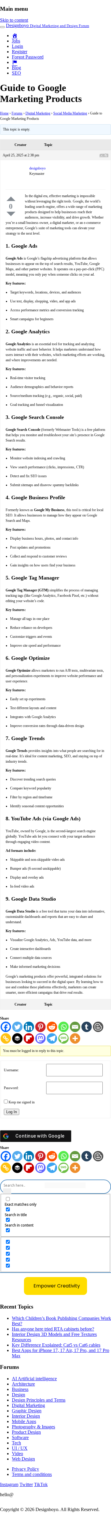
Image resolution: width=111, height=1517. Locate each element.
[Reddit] (52, 1027)
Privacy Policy (25, 1469)
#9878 (103, 155)
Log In (11, 1112)
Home (4, 113)
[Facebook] (6, 1027)
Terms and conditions (32, 1474)
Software (20, 1437)
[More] (75, 1038)
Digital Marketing (37, 113)
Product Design (26, 1432)
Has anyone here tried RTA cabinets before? (53, 1328)
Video (17, 1453)
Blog (16, 67)
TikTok (41, 1484)
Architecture (23, 1383)
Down (11, 214)
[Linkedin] (29, 1027)
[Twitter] (17, 1027)
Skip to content (14, 20)
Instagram (9, 1484)
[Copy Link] (6, 1038)
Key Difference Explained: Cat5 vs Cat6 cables (56, 1345)
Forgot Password (28, 56)
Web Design (23, 1458)
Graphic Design (26, 1410)
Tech (16, 1442)
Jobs (16, 40)
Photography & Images (33, 1426)
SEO (16, 73)
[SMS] (63, 1038)
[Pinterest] (40, 1027)
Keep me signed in (22, 1102)
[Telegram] (52, 1038)
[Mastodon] (40, 1038)
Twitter (26, 1484)
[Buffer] (17, 1038)
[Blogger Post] (98, 1027)
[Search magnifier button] (7, 1192)
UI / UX (20, 1448)
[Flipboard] (29, 1038)
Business (20, 1389)
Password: (11, 1088)
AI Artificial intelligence (34, 1378)
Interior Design (26, 1416)
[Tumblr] (86, 1027)
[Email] (75, 1027)
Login (17, 46)
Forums (17, 113)
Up (11, 199)
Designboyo (47, 25)
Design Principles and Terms (38, 1400)
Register (19, 51)
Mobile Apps (24, 1421)
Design (18, 1394)
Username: (11, 1070)
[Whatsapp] (63, 1027)
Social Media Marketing (70, 113)
